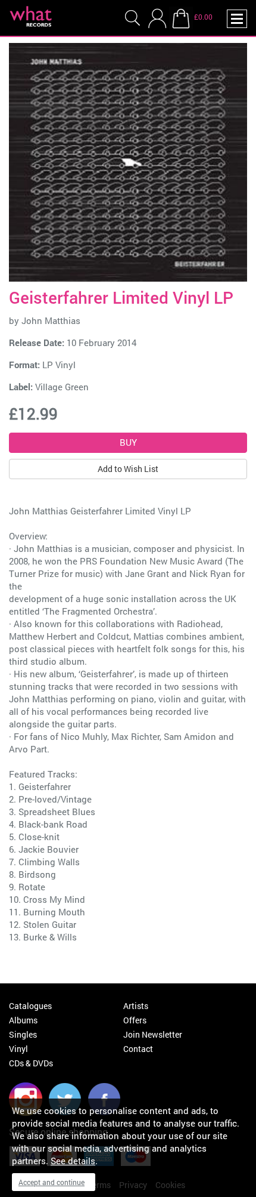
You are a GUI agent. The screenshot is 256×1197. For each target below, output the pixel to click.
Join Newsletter (152, 1034)
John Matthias (50, 320)
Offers (134, 1020)
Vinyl (18, 1048)
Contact (138, 1048)
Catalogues (30, 1005)
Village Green (62, 387)
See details (73, 1161)
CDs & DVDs (31, 1063)
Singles (23, 1034)
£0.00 (203, 16)
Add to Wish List (128, 468)
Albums (23, 1020)
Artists (135, 1005)
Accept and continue (51, 1182)
